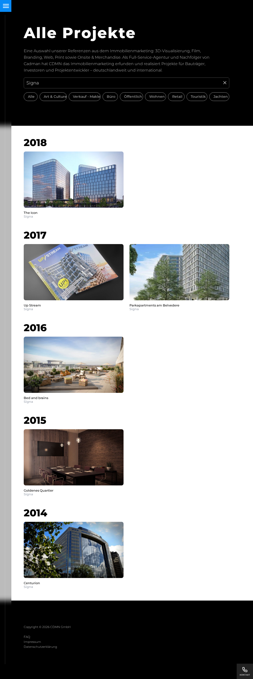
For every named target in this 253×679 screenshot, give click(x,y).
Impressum (32, 642)
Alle (31, 96)
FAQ (27, 637)
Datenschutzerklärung (40, 647)
